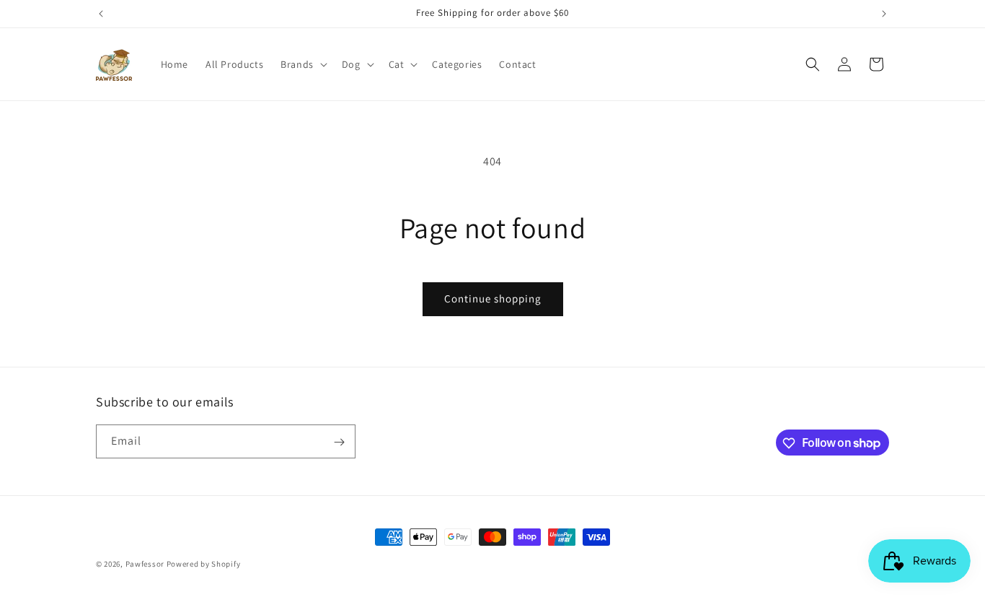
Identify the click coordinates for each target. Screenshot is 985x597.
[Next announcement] (884, 13)
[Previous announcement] (101, 13)
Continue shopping (493, 298)
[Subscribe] (339, 442)
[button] (302, 64)
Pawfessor (144, 564)
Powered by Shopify (204, 564)
